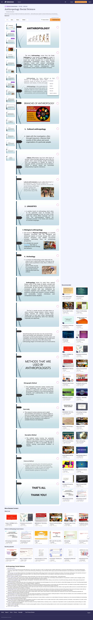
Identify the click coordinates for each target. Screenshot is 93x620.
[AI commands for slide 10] (58, 256)
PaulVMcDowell (65, 326)
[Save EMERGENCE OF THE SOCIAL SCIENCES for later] (73, 371)
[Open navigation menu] (2, 2)
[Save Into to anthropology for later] (87, 342)
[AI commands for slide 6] (58, 154)
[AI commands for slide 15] (58, 382)
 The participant (11, 597)
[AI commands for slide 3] (58, 78)
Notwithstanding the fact (13, 593)
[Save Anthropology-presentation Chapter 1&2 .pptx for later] (73, 501)
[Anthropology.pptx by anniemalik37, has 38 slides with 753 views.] (82, 293)
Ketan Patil (67, 542)
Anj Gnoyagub (65, 384)
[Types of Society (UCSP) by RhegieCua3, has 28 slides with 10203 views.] (82, 481)
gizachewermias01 (66, 500)
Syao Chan (65, 485)
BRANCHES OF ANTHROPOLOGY (15, 575)
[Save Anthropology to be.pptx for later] (87, 501)
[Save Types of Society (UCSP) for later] (87, 486)
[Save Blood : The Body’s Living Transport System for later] (32, 561)
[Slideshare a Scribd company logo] (9, 2)
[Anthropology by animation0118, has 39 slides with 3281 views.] (68, 336)
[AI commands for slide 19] (58, 484)
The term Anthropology (12, 569)
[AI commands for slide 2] (58, 53)
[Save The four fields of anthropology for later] (73, 313)
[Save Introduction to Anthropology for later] (73, 328)
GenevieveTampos (14, 6)
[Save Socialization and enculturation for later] (87, 385)
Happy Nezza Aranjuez (67, 442)
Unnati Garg (79, 471)
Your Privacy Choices (29, 612)
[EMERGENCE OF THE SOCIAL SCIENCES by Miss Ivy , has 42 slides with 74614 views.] (68, 365)
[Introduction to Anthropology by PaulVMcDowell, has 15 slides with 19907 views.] (68, 322)
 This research (11, 599)
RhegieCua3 (79, 485)
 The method (10, 601)
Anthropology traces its (12, 589)
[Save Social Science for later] (87, 328)
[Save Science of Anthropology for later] (87, 313)
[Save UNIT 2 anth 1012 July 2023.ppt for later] (61, 543)
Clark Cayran (65, 471)
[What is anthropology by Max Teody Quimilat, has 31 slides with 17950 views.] (82, 437)
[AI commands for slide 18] (58, 458)
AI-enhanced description (10, 11)
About (2, 612)
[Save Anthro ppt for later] (47, 543)
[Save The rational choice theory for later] (73, 472)
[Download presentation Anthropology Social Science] (58, 25)
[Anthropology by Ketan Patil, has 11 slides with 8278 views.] (70, 537)
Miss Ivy (64, 370)
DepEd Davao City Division (81, 384)
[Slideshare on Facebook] (89, 617)
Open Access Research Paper (40, 560)
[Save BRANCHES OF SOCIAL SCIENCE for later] (73, 400)
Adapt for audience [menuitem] (53, 93)
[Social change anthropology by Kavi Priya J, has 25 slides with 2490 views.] (85, 537)
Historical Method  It (12, 604)
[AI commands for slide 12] (58, 306)
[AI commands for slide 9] (58, 230)
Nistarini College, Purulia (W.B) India (11, 560)
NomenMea (52, 542)
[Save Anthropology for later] (73, 342)
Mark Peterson (65, 312)
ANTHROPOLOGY (11, 568)
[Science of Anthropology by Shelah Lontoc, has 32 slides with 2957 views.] (82, 308)
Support (6, 612)
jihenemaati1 (67, 560)
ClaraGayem (79, 326)
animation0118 (65, 341)
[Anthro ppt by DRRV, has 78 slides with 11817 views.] (41, 537)
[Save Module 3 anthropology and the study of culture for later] (73, 429)
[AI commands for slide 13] (58, 332)
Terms (11, 612)
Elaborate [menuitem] (51, 90)
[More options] (28, 20)
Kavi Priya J (82, 542)
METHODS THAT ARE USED (14, 595)
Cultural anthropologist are (13, 579)
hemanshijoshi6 (82, 560)
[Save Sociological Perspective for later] (73, 486)
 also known (10, 584)
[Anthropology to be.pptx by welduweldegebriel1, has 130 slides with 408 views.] (82, 495)
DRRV (37, 542)
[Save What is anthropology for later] (73, 299)
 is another (10, 582)
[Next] (88, 520)
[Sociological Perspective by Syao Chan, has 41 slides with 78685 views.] (68, 481)
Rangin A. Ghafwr (24, 560)
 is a (9, 586)
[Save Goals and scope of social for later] (73, 385)
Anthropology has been (12, 572)
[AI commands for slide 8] (58, 205)
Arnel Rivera (79, 341)
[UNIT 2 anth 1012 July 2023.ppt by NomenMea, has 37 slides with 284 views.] (56, 537)
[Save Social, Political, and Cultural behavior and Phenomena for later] (73, 457)
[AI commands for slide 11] (58, 281)
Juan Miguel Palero (80, 456)
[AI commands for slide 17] (58, 433)
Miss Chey (78, 370)
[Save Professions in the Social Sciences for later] (87, 356)
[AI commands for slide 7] (58, 179)
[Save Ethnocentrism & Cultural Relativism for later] (87, 472)
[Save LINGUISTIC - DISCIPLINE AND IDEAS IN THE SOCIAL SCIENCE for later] (87, 400)
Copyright (20, 612)
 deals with (10, 576)
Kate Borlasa (79, 355)
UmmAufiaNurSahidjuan (67, 413)
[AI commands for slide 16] (58, 408)
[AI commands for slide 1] (58, 27)
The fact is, (10, 591)
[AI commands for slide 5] (58, 129)
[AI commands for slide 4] (58, 103)
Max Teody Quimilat (80, 442)
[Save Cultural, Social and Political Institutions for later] (87, 371)
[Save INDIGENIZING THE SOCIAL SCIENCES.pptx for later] (73, 414)
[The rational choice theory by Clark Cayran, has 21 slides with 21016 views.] (68, 466)
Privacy (15, 612)
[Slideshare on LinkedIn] (91, 617)
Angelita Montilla (66, 355)
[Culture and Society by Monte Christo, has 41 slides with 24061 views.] (82, 423)
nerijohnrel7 (52, 560)
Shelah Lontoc (79, 312)
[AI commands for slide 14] (58, 357)
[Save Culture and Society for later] (87, 429)
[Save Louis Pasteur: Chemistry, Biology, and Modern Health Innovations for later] (61, 561)
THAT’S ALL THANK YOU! (13, 606)
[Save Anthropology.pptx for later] (87, 299)
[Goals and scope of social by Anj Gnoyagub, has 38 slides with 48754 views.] (68, 380)
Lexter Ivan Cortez (80, 413)
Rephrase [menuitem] (51, 83)
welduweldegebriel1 (80, 500)
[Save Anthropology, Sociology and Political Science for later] (87, 414)
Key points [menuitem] (51, 88)
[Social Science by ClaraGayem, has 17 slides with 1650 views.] (82, 322)
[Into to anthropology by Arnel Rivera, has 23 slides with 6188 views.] (82, 336)
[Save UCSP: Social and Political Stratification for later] (73, 443)
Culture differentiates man (13, 577)
